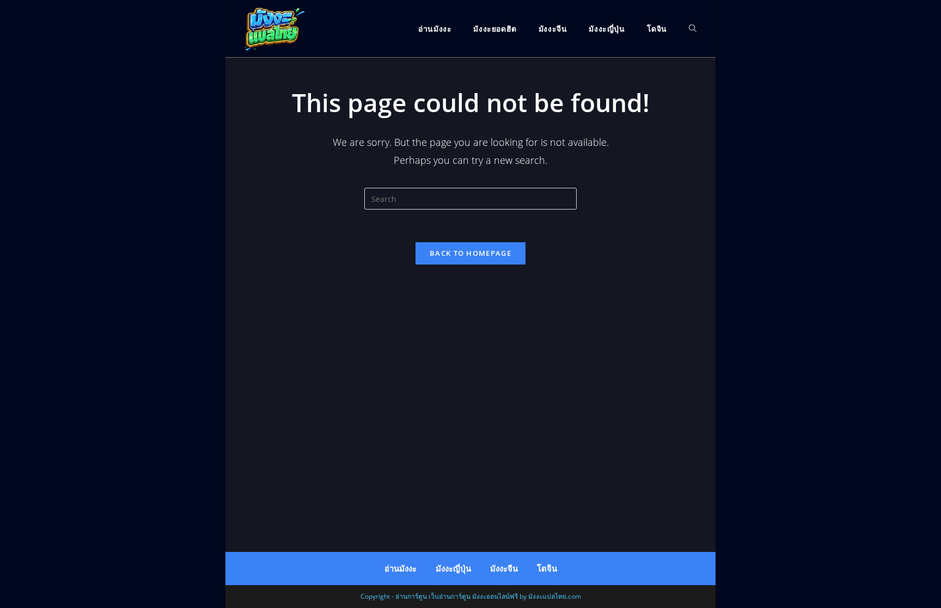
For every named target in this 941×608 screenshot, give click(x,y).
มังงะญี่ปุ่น (453, 568)
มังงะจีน (504, 568)
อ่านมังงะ (400, 568)
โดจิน (547, 568)
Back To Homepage (470, 253)
